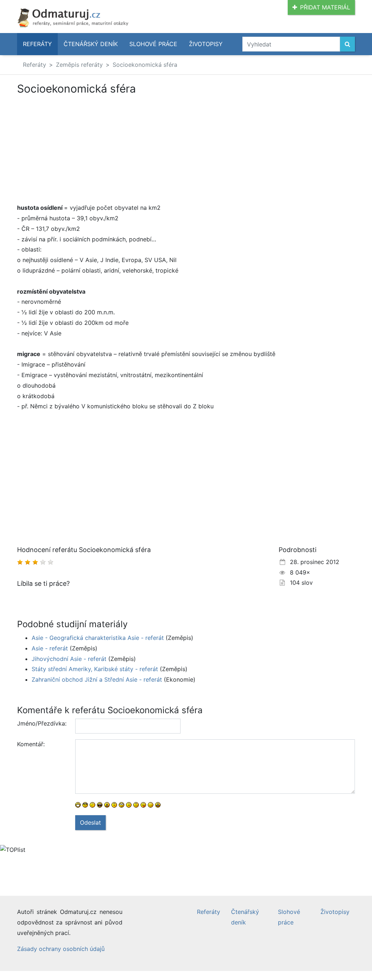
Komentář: (31, 744)
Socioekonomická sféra (145, 64)
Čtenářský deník (91, 44)
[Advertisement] (78, 149)
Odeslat (90, 822)
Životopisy (206, 44)
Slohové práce (153, 44)
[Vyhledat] (347, 44)
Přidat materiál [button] (325, 7)
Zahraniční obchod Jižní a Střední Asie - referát (97, 679)
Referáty (37, 44)
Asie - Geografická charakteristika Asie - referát (98, 637)
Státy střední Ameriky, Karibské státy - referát (95, 669)
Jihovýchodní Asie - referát (69, 658)
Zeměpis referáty (79, 64)
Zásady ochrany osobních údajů (61, 948)
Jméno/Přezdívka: (41, 723)
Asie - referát (50, 648)
